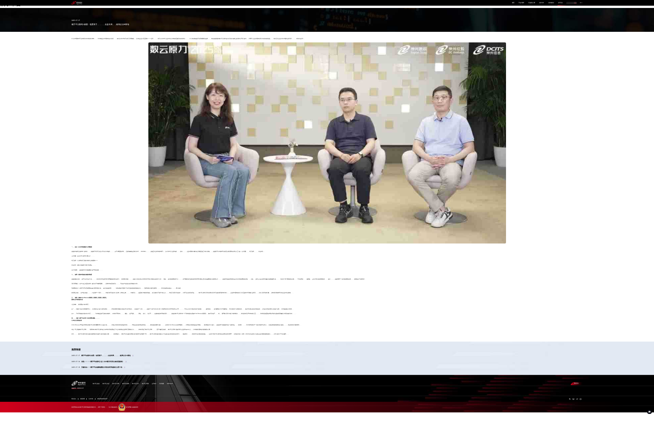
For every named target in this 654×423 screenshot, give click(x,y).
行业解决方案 (531, 2)
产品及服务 (521, 2)
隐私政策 (82, 399)
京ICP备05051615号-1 (113, 407)
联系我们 (576, 383)
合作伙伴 (541, 2)
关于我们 (560, 2)
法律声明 (91, 399)
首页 (513, 2)
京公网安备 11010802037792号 (132, 407)
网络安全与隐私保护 (102, 399)
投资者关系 (551, 2)
